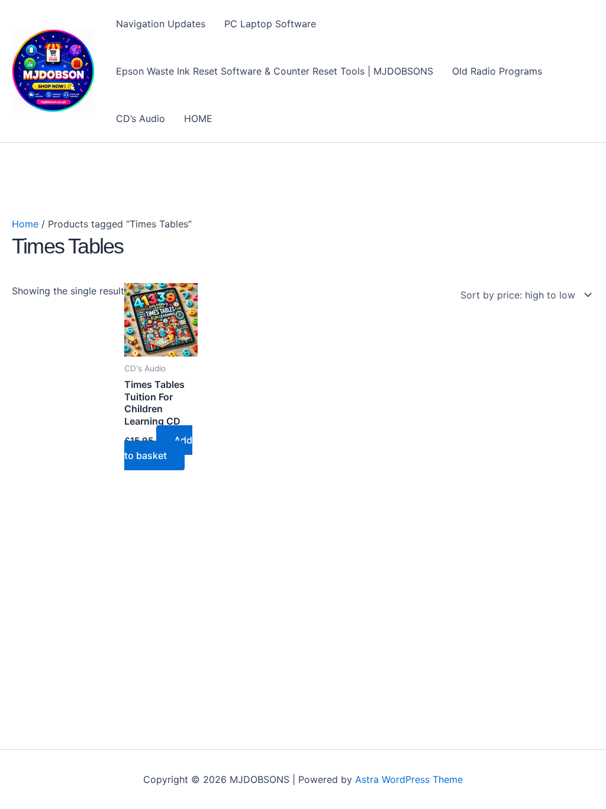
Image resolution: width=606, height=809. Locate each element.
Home (25, 224)
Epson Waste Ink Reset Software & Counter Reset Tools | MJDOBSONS (274, 71)
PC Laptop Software (270, 24)
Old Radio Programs (497, 71)
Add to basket (158, 447)
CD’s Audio (140, 118)
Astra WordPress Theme (409, 779)
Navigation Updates (160, 24)
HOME (198, 118)
